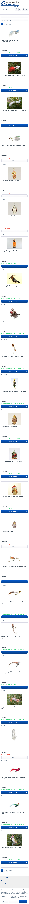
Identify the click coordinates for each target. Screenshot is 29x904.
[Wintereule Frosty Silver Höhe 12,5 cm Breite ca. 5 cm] (14, 734)
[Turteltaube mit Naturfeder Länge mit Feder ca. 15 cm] (14, 559)
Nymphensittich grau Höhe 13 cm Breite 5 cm (14, 391)
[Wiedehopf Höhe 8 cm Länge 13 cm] (14, 278)
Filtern (4, 17)
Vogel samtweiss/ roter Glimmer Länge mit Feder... (13, 76)
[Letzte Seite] (7, 24)
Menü (5, 9)
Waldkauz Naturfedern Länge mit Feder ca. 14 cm (14, 637)
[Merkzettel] (19, 9)
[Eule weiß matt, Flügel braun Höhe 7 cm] (14, 208)
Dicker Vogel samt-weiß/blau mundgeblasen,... (9, 41)
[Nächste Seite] (4, 24)
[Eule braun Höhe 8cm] (14, 524)
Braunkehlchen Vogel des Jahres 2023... (12, 356)
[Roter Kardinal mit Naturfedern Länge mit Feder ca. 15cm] (14, 770)
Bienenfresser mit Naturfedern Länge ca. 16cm (12, 813)
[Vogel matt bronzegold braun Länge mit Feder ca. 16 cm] (14, 699)
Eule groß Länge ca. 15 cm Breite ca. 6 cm (12, 251)
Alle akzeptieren (13, 901)
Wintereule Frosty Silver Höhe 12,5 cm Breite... (14, 742)
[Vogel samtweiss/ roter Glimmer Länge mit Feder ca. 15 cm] (14, 68)
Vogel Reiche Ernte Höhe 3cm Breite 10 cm (13, 145)
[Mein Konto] (23, 9)
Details (13, 160)
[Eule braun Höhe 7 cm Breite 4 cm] (14, 419)
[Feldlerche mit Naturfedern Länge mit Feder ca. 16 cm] (14, 594)
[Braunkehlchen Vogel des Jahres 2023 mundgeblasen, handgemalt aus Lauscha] (14, 349)
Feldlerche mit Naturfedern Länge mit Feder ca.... (13, 602)
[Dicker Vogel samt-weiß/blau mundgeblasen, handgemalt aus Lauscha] (14, 33)
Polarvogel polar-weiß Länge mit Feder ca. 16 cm (13, 111)
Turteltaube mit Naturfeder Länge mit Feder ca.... (13, 567)
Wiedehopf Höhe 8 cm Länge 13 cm (11, 286)
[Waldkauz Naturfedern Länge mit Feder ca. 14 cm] (14, 629)
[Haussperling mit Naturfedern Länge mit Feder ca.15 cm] (14, 664)
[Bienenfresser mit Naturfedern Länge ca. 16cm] (14, 805)
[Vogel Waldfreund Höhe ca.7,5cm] (14, 313)
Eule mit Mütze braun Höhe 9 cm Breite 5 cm (13, 496)
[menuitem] (3, 9)
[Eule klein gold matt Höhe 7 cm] (14, 173)
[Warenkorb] (26, 9)
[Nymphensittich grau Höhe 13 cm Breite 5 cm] (14, 384)
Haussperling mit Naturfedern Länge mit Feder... (12, 672)
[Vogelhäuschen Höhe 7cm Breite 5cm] (14, 454)
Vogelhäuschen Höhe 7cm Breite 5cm (11, 461)
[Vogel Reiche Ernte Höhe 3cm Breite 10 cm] (14, 138)
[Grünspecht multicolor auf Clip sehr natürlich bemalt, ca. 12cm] (14, 840)
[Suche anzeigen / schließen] (16, 9)
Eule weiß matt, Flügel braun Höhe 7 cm (12, 216)
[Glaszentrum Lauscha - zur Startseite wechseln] (14, 4)
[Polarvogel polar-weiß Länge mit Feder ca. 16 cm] (14, 103)
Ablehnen (5, 901)
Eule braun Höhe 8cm (7, 531)
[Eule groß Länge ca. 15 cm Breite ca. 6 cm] (14, 243)
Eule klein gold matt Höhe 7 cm (10, 180)
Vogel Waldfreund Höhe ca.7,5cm (10, 321)
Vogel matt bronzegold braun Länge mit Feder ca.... (14, 707)
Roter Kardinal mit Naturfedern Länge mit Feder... (13, 777)
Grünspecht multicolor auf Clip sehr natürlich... (11, 848)
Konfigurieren (23, 901)
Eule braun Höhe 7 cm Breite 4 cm (10, 426)
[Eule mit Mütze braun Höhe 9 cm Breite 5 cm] (14, 489)
